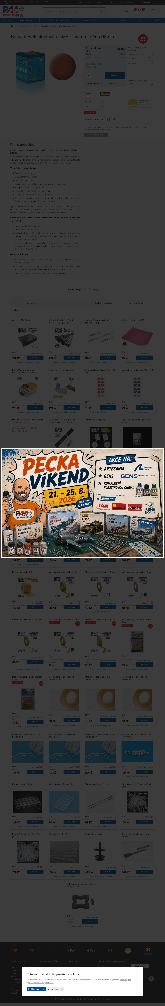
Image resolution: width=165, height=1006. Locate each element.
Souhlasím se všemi (36, 989)
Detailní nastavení (55, 989)
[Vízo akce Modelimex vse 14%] (82, 503)
